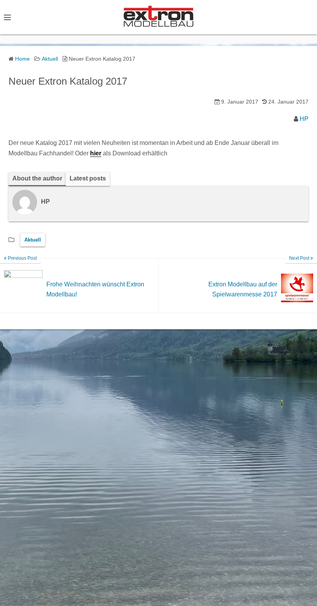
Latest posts (88, 178)
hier (95, 153)
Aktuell (32, 240)
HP (304, 119)
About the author (37, 178)
